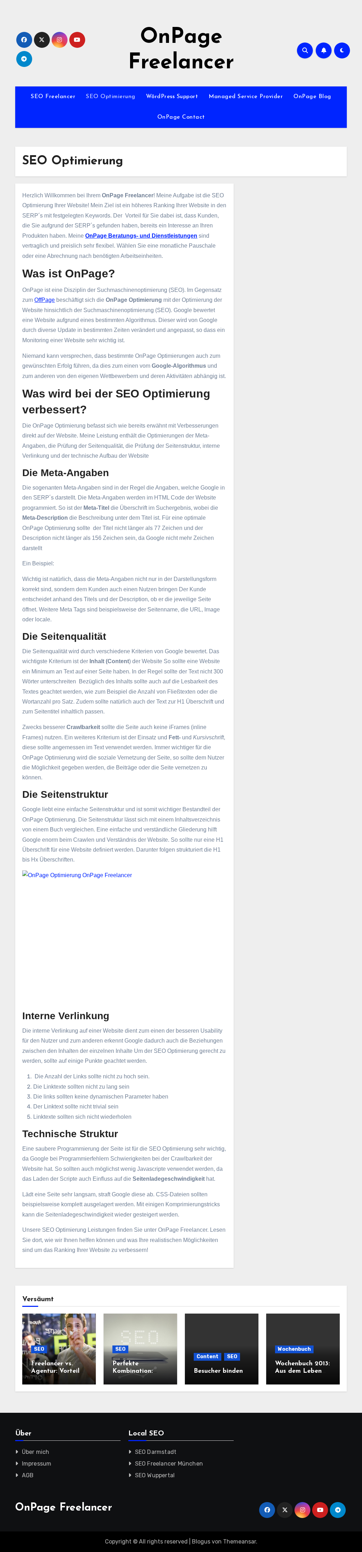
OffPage (44, 300)
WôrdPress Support (172, 97)
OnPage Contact (181, 117)
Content (207, 1357)
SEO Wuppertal (155, 1475)
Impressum (37, 1463)
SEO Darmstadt (156, 1452)
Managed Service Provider (246, 97)
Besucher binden (218, 1371)
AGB (28, 1475)
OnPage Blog (312, 97)
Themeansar (239, 1541)
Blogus (201, 1541)
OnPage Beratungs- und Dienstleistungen (141, 236)
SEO (39, 1349)
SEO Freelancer (53, 97)
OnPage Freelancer (63, 1507)
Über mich (35, 1452)
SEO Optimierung (110, 97)
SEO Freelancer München (169, 1463)
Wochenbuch (294, 1349)
